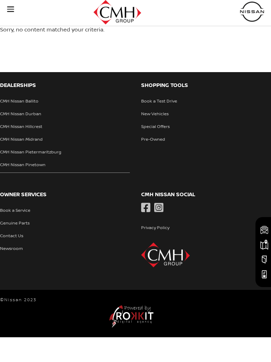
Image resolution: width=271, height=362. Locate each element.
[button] (10, 9)
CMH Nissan (252, 11)
